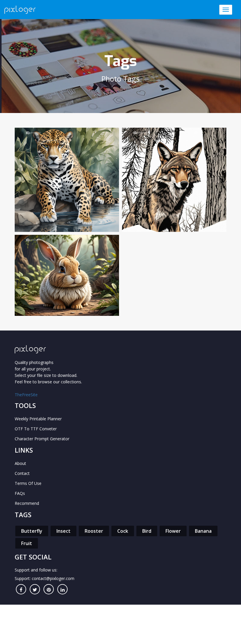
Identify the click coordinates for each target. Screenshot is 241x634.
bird (146, 531)
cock (122, 531)
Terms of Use (28, 483)
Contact (22, 473)
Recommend (27, 503)
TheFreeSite (26, 394)
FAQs (20, 493)
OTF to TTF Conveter (36, 428)
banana (203, 531)
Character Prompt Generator (42, 438)
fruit (26, 543)
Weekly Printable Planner (38, 418)
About (20, 463)
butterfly (31, 531)
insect (63, 531)
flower (173, 531)
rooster (94, 531)
